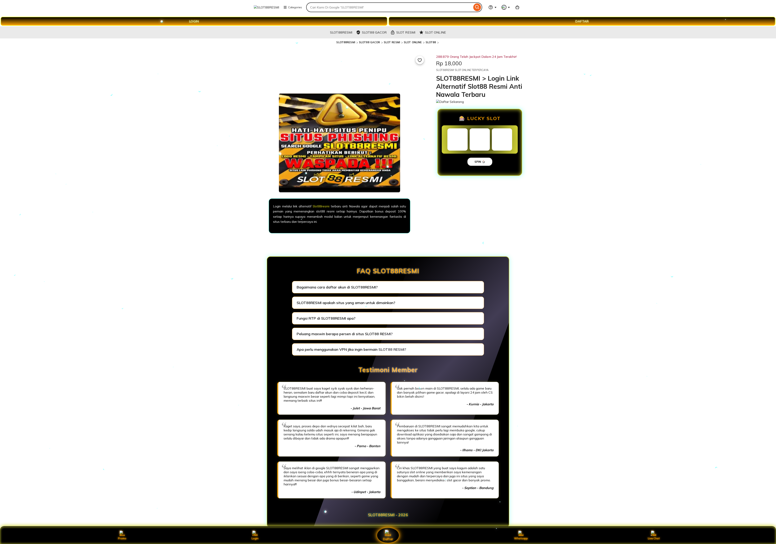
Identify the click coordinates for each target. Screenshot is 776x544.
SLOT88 (431, 42)
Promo (122, 538)
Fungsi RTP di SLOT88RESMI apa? (326, 318)
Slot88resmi (321, 206)
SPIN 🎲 (479, 161)
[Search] (477, 7)
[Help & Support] (492, 7)
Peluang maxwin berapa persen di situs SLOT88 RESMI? (345, 334)
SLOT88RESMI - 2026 (388, 514)
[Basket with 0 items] (517, 7)
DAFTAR (582, 21)
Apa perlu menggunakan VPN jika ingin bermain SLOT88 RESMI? (351, 349)
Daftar (388, 539)
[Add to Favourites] (419, 60)
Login (255, 538)
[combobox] (389, 7)
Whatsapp (521, 538)
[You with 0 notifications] (505, 7)
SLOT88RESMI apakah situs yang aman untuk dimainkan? (346, 302)
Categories (295, 7)
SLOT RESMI (392, 42)
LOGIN (194, 21)
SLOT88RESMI (345, 42)
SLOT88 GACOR (369, 42)
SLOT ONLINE (413, 42)
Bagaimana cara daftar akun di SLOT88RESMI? (337, 287)
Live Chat (654, 538)
